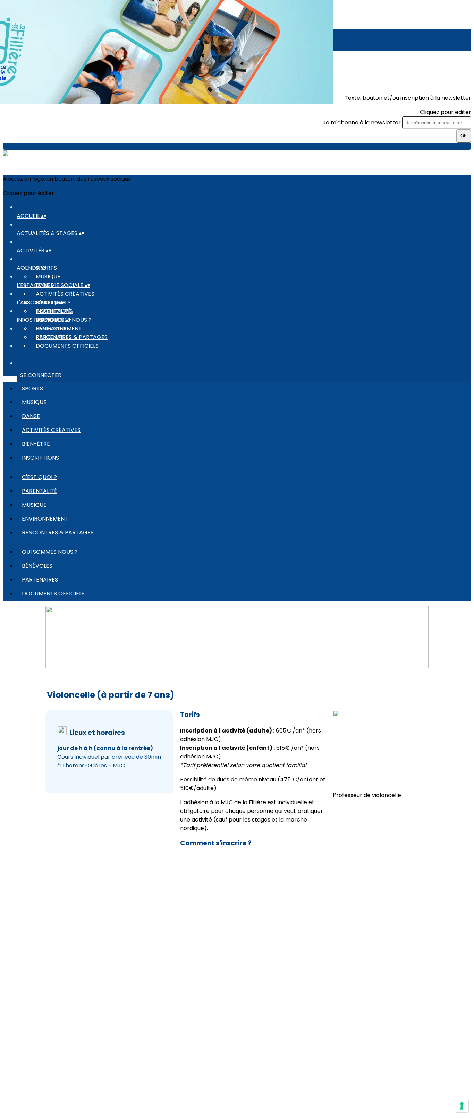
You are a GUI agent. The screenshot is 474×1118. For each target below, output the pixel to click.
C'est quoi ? (39, 477)
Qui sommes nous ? (50, 552)
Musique (48, 277)
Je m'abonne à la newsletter (362, 122)
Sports (32, 388)
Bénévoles (51, 328)
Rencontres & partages (58, 532)
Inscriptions (40, 458)
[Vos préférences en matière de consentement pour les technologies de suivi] (461, 1105)
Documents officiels (67, 346)
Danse (31, 416)
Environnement (45, 519)
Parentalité (53, 311)
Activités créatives (65, 294)
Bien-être (36, 444)
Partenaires (54, 337)
